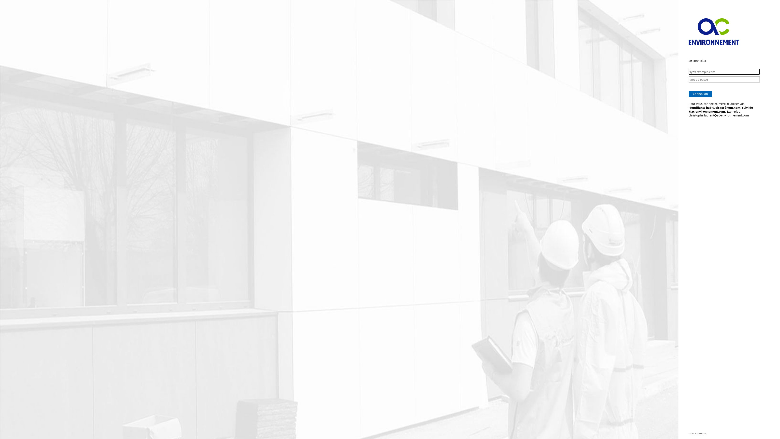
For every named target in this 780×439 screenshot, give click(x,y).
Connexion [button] (700, 94)
